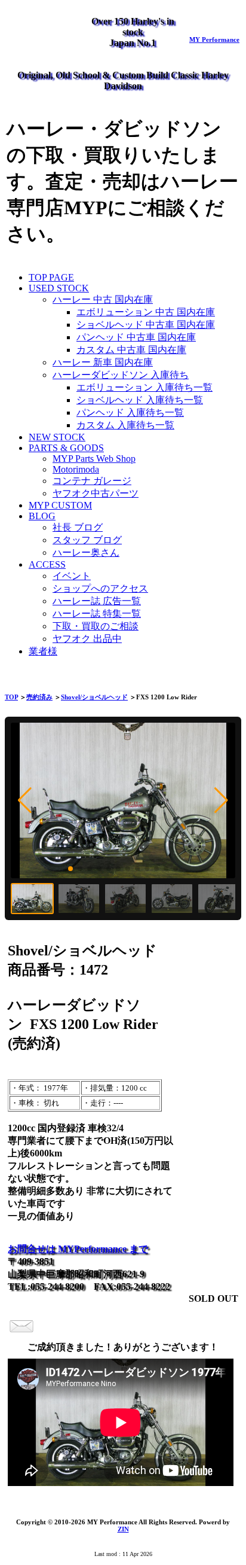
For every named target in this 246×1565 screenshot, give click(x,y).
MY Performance (214, 39)
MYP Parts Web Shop (94, 458)
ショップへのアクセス (100, 588)
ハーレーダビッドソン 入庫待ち (121, 375)
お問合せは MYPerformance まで (78, 1249)
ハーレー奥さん (86, 552)
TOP (11, 697)
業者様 (43, 651)
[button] (25, 800)
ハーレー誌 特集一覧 (97, 613)
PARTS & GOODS (66, 448)
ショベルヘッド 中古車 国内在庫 (145, 324)
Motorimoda (76, 469)
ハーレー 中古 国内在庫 (103, 299)
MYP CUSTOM (60, 505)
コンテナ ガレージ (92, 481)
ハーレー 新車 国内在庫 (103, 362)
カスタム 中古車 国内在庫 (131, 350)
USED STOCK (59, 288)
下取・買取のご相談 (96, 626)
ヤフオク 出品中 (87, 639)
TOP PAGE (51, 277)
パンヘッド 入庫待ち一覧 (130, 412)
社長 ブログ (78, 527)
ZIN (123, 1529)
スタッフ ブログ (87, 540)
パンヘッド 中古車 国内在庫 (136, 337)
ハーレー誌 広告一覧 (97, 601)
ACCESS (47, 564)
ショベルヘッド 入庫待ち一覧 (139, 400)
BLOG (42, 516)
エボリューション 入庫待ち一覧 (144, 387)
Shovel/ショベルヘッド (94, 697)
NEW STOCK (57, 437)
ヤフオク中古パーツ (96, 493)
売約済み (39, 697)
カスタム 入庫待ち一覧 (125, 425)
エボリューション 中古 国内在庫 (145, 312)
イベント (72, 576)
